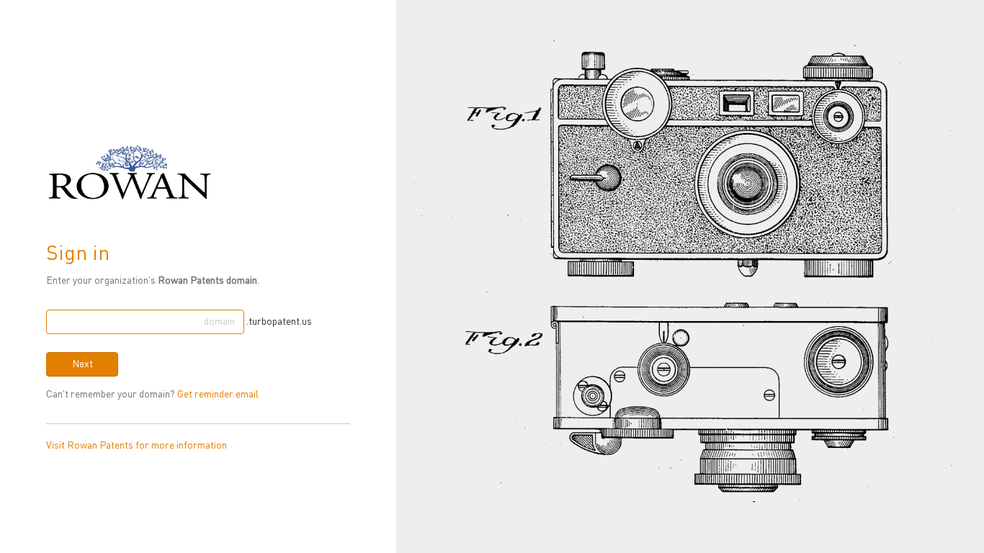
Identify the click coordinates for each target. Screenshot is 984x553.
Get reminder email (218, 395)
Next (82, 364)
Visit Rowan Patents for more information (136, 446)
